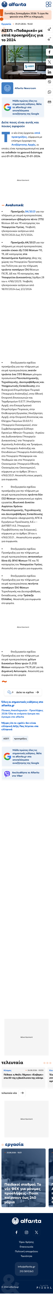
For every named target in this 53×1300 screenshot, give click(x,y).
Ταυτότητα (26, 1256)
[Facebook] (49, 52)
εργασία (14, 1144)
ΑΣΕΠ (6, 738)
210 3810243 (26, 1271)
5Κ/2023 (30, 211)
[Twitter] (49, 62)
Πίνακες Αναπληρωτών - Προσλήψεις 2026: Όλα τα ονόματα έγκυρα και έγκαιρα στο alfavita (22, 713)
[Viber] (49, 82)
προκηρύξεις (20, 738)
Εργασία (6, 24)
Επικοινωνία (26, 1246)
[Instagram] (26, 1232)
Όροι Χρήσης (26, 1241)
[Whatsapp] (49, 92)
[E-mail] (49, 102)
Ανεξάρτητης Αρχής (23, 144)
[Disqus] (26, 827)
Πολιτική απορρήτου (26, 1251)
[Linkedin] (49, 72)
